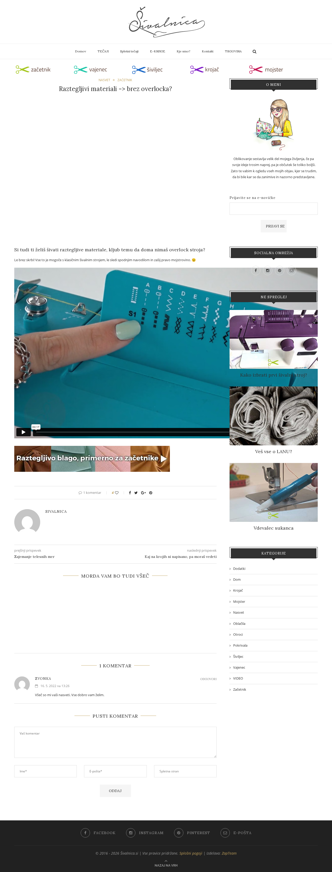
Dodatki (239, 568)
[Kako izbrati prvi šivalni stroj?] (274, 312)
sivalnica (56, 511)
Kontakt (207, 51)
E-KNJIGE (157, 51)
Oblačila (239, 623)
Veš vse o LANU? (273, 451)
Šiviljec (238, 656)
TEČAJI (103, 51)
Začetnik (124, 80)
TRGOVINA (233, 51)
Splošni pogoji (190, 853)
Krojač (238, 590)
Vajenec (239, 667)
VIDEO (238, 678)
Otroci (238, 634)
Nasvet (104, 80)
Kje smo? (183, 51)
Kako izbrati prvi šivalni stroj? (273, 375)
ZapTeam (229, 853)
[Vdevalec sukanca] (274, 465)
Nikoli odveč (115, 589)
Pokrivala (240, 645)
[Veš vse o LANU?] (274, 389)
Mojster (239, 601)
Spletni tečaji (129, 51)
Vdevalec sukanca (274, 528)
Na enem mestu (115, 594)
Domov (80, 51)
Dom (237, 579)
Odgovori (208, 679)
